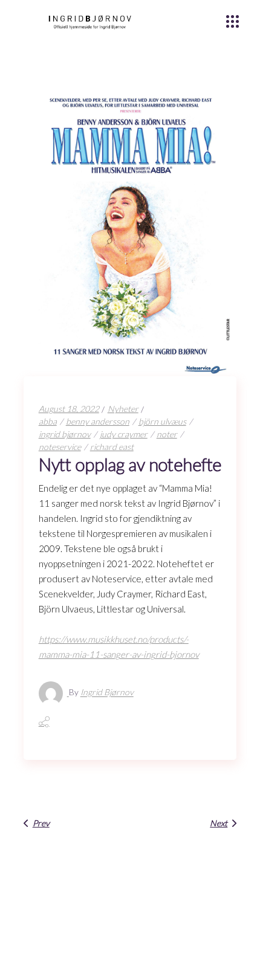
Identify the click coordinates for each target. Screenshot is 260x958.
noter (167, 434)
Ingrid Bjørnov (107, 692)
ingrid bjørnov (65, 434)
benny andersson (97, 421)
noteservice (60, 447)
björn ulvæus (162, 421)
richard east (112, 447)
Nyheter (123, 408)
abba (48, 421)
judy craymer (124, 434)
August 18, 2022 (69, 408)
